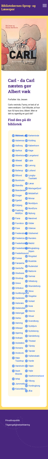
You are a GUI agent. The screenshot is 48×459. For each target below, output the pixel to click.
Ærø (30, 391)
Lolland (31, 170)
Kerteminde (33, 135)
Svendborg (33, 321)
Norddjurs (33, 203)
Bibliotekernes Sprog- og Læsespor (18, 7)
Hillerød (19, 328)
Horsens (19, 348)
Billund (18, 175)
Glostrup (19, 278)
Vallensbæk (33, 356)
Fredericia (20, 238)
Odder (31, 223)
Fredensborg (21, 233)
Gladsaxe (19, 273)
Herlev (18, 318)
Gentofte (19, 268)
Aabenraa (19, 140)
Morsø (31, 198)
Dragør (18, 195)
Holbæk (19, 338)
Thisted (31, 341)
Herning (19, 323)
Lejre (30, 160)
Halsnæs (19, 303)
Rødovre (32, 271)
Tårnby (31, 346)
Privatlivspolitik (12, 420)
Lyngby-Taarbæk (32, 177)
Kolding (32, 140)
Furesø (18, 258)
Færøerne (19, 263)
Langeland (33, 155)
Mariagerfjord (34, 188)
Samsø (31, 276)
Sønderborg (33, 336)
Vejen (31, 366)
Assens (18, 165)
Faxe (17, 228)
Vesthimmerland (36, 376)
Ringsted (32, 256)
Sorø (30, 306)
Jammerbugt (21, 383)
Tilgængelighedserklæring (17, 425)
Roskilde (32, 261)
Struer (31, 316)
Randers (32, 238)
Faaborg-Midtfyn (19, 212)
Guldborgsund (22, 293)
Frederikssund (22, 253)
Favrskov (19, 223)
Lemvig (31, 165)
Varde (31, 361)
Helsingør (19, 313)
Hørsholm (20, 366)
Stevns (31, 311)
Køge (30, 150)
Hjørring (19, 333)
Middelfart (33, 193)
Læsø (31, 183)
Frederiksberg (21, 243)
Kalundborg (20, 389)
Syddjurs (32, 326)
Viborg (31, 381)
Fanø (17, 218)
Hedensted (20, 308)
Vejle (30, 371)
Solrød (31, 301)
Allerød (18, 160)
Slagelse (32, 296)
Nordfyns (32, 208)
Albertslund (20, 155)
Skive (30, 291)
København (33, 145)
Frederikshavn (22, 248)
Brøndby (19, 185)
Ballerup (19, 170)
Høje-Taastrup (19, 359)
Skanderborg (34, 286)
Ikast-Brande (18, 372)
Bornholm (20, 180)
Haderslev (20, 298)
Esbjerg (18, 205)
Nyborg (31, 213)
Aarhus (18, 150)
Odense (31, 228)
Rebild (31, 243)
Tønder (31, 351)
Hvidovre (19, 353)
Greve (18, 283)
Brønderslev (20, 190)
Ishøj (17, 379)
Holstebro (19, 343)
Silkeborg (32, 281)
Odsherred (33, 233)
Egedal (18, 200)
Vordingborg (34, 385)
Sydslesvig (33, 331)
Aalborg (19, 145)
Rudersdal (33, 266)
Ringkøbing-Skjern (34, 249)
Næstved (32, 218)
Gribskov (19, 288)
